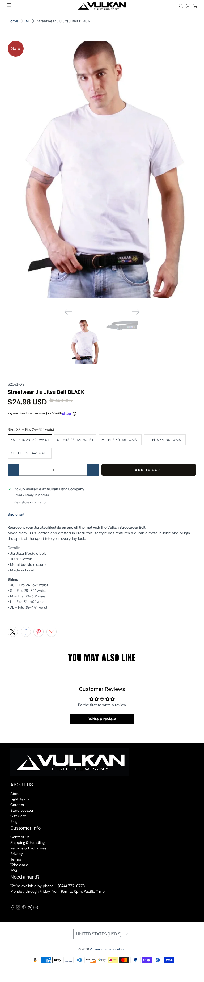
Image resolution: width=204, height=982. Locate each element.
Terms (15, 859)
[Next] (136, 312)
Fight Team (19, 799)
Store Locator (21, 810)
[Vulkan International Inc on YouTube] (35, 908)
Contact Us (19, 837)
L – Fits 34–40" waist (165, 439)
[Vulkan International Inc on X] (30, 908)
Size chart (16, 514)
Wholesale (19, 864)
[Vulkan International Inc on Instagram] (18, 908)
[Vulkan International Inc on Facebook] (12, 908)
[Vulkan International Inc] (102, 6)
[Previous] (68, 312)
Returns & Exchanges (28, 848)
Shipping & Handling (27, 842)
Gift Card (18, 816)
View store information (30, 502)
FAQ (13, 870)
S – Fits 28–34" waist (75, 439)
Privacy (16, 853)
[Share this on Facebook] (26, 632)
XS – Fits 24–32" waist (30, 439)
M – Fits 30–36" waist (120, 439)
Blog (13, 821)
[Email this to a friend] (51, 632)
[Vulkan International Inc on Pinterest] (24, 908)
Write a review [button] (102, 719)
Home (13, 21)
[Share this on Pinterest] (38, 632)
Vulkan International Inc (107, 949)
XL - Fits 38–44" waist (30, 453)
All (27, 21)
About (15, 793)
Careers (17, 804)
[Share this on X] (13, 632)
